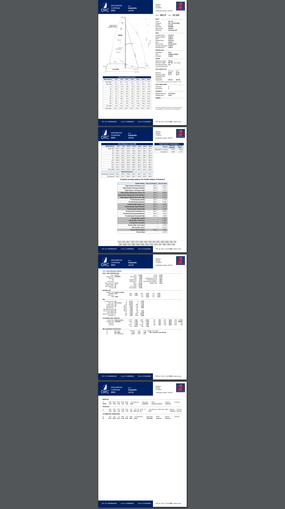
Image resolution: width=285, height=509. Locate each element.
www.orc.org (177, 122)
